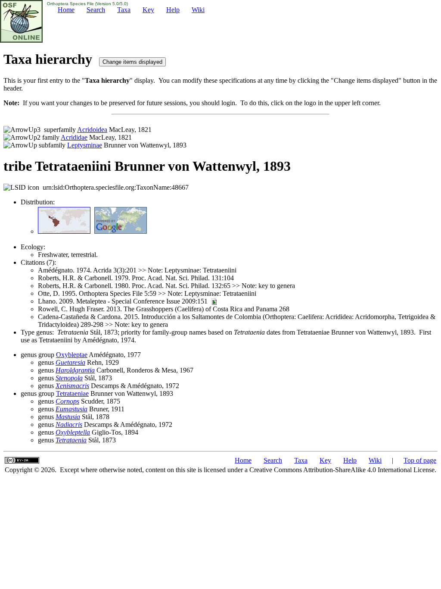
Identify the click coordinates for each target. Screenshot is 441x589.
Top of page (420, 460)
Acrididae (74, 137)
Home (66, 9)
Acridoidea (92, 129)
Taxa (123, 9)
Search (96, 9)
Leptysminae (84, 145)
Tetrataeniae (72, 393)
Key (148, 9)
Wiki (198, 9)
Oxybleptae (71, 354)
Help (173, 9)
